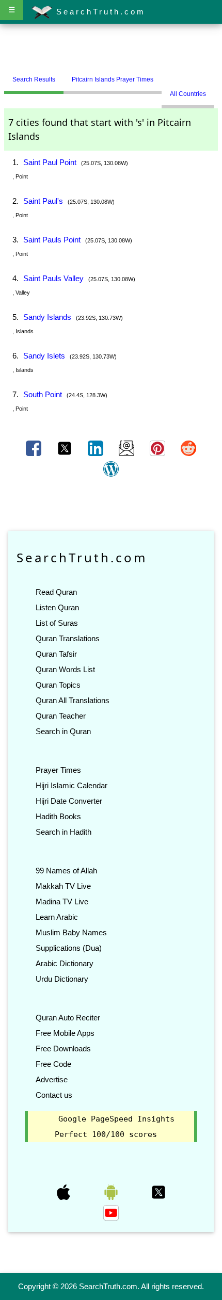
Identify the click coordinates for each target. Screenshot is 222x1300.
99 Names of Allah (66, 870)
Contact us (54, 1095)
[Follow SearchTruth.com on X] (158, 1192)
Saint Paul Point (49, 162)
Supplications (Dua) (69, 948)
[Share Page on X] (66, 448)
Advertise (52, 1079)
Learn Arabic (57, 917)
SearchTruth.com (99, 11)
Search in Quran (63, 731)
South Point (42, 394)
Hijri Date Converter (69, 801)
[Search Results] (164, 75)
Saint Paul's (43, 201)
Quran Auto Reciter (68, 1017)
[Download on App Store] (64, 1192)
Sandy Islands (47, 317)
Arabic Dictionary (64, 963)
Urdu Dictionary (62, 978)
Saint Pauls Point (52, 239)
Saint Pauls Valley (53, 278)
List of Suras (57, 623)
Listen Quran (57, 607)
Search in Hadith (63, 831)
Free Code (53, 1064)
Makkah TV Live (63, 886)
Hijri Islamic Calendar (71, 785)
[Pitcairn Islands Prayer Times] (169, 75)
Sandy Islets (44, 355)
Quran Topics (58, 684)
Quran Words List (65, 669)
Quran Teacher (61, 715)
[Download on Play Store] (112, 1192)
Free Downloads (63, 1048)
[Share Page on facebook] (35, 448)
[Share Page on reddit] (188, 448)
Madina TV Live (62, 901)
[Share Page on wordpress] (111, 468)
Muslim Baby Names (71, 932)
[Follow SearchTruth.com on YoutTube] (111, 1212)
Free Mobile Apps (65, 1033)
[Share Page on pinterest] (158, 448)
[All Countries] (174, 75)
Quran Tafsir (56, 653)
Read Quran (56, 592)
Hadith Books (58, 816)
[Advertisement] (111, 48)
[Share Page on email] (127, 448)
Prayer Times (58, 770)
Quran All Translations (72, 700)
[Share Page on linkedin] (96, 448)
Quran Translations (68, 638)
